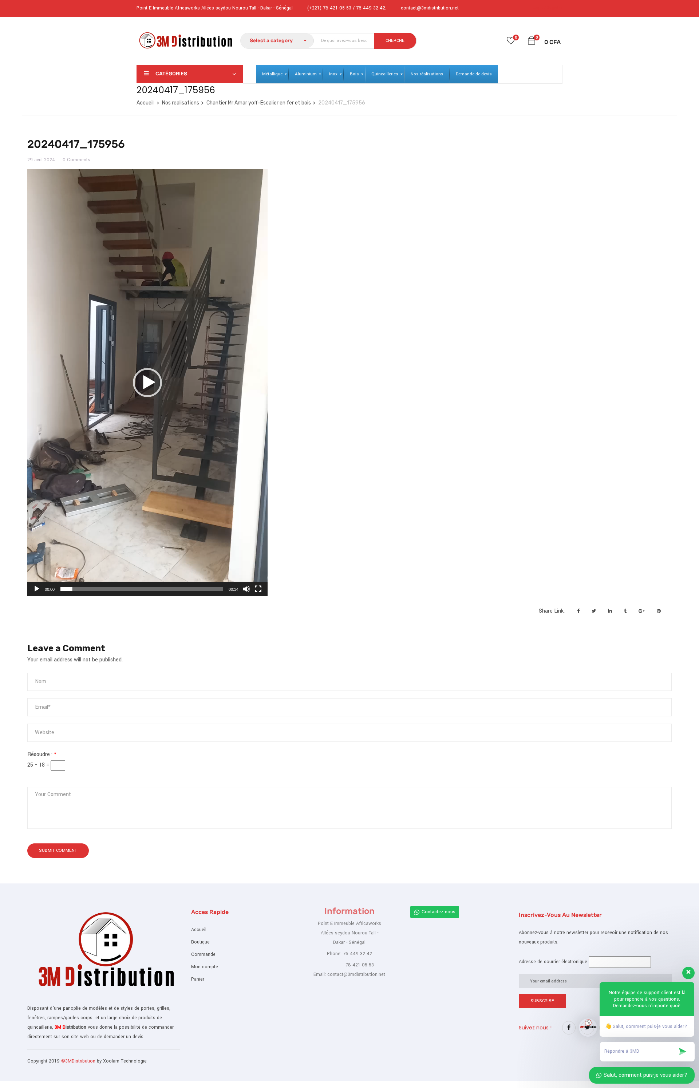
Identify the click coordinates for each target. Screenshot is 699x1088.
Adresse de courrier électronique (553, 961)
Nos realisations (180, 103)
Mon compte (204, 967)
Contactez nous (438, 912)
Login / (539, 7)
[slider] (141, 589)
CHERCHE (395, 40)
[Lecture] (36, 589)
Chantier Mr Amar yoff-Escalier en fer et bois (258, 103)
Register (554, 7)
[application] (147, 382)
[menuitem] (272, 74)
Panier (197, 979)
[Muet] (246, 589)
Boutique (200, 942)
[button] (531, 42)
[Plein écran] (258, 589)
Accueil (145, 103)
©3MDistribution (79, 1061)
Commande (203, 954)
